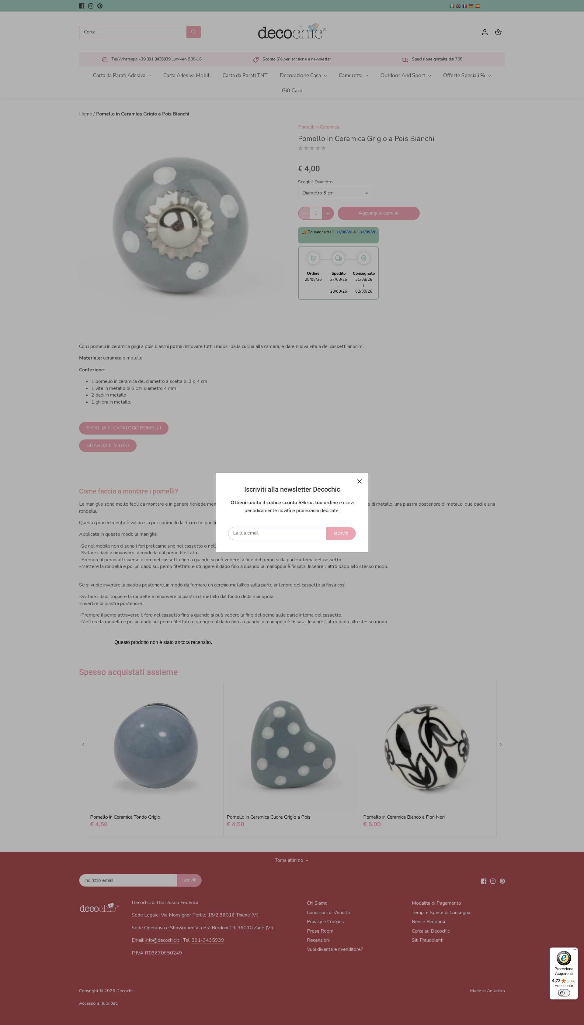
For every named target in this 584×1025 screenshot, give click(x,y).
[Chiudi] (359, 481)
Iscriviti (341, 533)
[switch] (564, 992)
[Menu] (574, 951)
